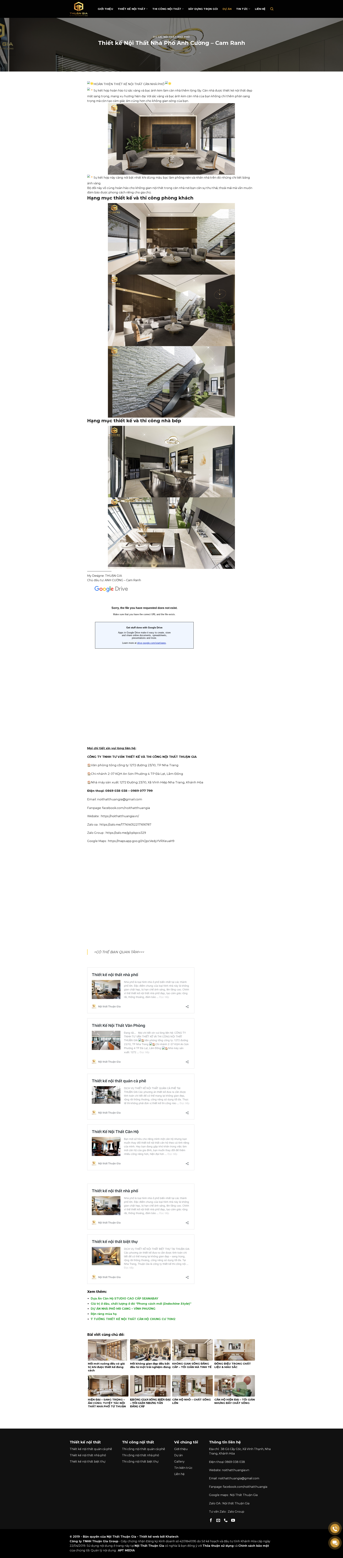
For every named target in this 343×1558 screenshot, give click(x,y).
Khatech (172, 1536)
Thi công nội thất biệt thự (140, 1461)
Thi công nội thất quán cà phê (143, 1449)
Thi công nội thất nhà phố (140, 1455)
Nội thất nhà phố (176, 37)
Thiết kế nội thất (131, 9)
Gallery (179, 1461)
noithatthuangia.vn (235, 1470)
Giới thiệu (105, 9)
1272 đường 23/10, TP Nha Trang (154, 765)
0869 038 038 (235, 1462)
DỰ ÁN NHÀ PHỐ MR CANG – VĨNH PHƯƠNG (123, 1308)
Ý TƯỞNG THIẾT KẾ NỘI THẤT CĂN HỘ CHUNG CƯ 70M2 (133, 1319)
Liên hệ (260, 9)
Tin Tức (242, 9)
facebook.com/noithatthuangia (126, 808)
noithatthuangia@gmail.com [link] (119, 799)
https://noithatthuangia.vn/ (120, 816)
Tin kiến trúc (183, 1468)
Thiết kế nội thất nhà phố (88, 1455)
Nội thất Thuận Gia (235, 1503)
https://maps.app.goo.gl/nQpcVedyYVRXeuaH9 (141, 841)
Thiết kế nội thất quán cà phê (91, 1449)
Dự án (227, 9)
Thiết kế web (149, 1536)
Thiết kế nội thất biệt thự (87, 1461)
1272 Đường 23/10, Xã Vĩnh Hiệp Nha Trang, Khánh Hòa (161, 782)
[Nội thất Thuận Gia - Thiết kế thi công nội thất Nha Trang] (80, 9)
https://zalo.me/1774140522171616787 (125, 824)
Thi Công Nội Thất (166, 9)
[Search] (271, 9)
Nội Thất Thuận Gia (244, 1495)
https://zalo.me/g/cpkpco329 (126, 833)
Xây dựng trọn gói (203, 9)
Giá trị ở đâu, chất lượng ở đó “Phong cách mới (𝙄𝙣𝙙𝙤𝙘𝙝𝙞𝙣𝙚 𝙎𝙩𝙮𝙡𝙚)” (141, 1303)
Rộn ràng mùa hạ (104, 1314)
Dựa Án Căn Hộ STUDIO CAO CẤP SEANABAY (124, 1298)
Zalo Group (236, 1511)
